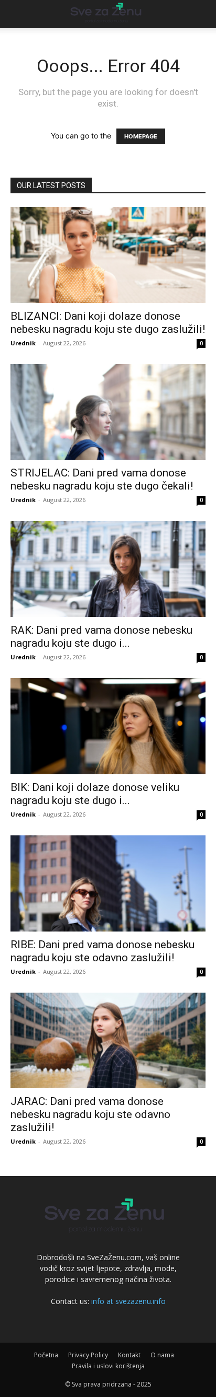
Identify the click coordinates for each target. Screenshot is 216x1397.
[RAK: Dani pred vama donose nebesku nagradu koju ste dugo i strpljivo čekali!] (108, 569)
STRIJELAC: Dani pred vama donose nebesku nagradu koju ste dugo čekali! (101, 479)
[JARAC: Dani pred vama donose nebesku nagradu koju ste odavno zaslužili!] (108, 1041)
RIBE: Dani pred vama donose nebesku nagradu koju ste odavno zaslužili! (102, 951)
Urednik (23, 343)
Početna (46, 1355)
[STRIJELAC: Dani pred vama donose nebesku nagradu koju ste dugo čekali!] (108, 412)
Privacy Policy (88, 1355)
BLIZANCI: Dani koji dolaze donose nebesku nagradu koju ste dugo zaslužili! (107, 322)
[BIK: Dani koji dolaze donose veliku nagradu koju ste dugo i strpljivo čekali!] (108, 726)
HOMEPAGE (140, 136)
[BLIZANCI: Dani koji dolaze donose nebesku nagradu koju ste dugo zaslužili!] (108, 255)
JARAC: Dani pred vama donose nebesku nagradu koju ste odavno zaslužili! (90, 1114)
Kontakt (129, 1355)
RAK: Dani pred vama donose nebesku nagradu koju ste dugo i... (101, 636)
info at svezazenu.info (128, 1301)
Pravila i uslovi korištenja (108, 1365)
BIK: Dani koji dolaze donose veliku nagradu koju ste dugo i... (94, 794)
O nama (162, 1355)
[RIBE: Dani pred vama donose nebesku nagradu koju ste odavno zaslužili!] (108, 883)
